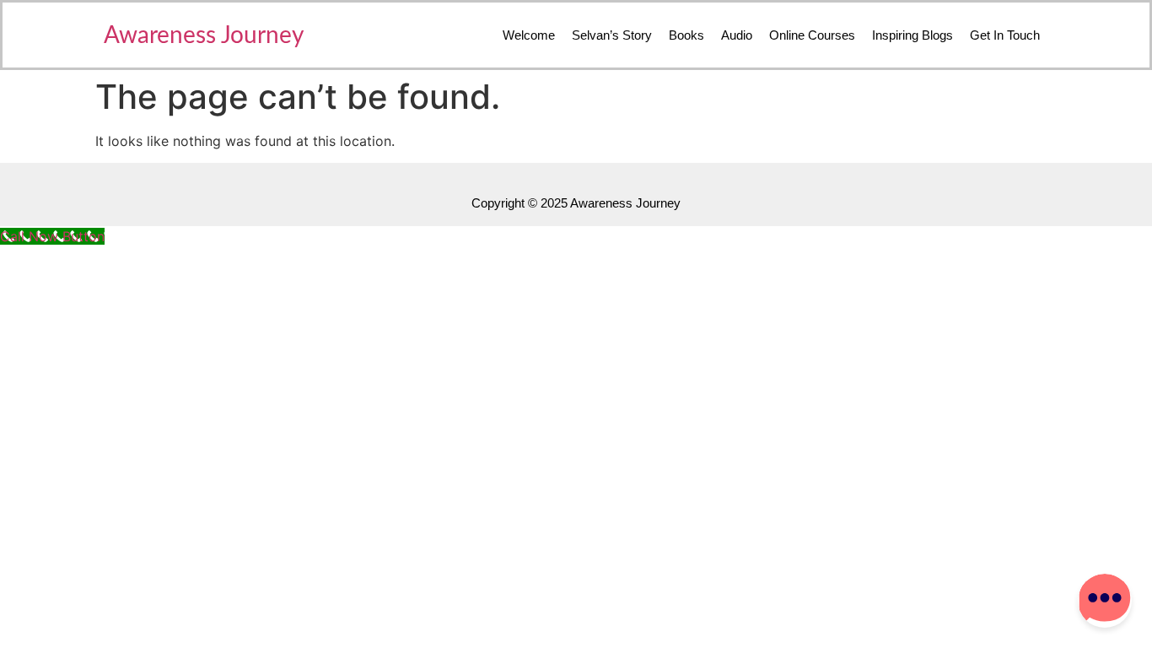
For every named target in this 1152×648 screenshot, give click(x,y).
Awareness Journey (204, 35)
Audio (736, 35)
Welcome (529, 35)
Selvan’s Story (612, 35)
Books (686, 35)
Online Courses (812, 35)
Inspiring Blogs (912, 35)
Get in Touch (1005, 35)
